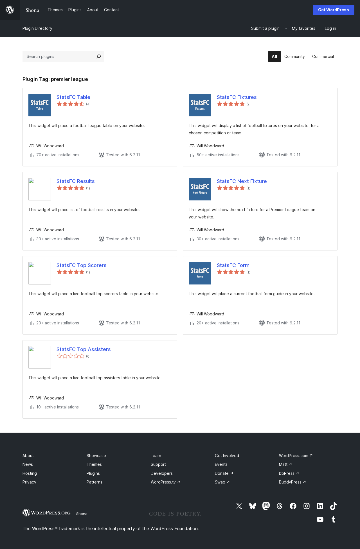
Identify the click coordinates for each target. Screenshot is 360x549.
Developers (162, 473)
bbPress (289, 473)
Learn (156, 455)
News (27, 464)
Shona (81, 513)
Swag (222, 482)
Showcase (96, 455)
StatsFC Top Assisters (84, 349)
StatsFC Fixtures (237, 97)
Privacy (29, 482)
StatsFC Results (76, 181)
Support (158, 464)
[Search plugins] (98, 56)
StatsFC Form (233, 265)
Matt (285, 464)
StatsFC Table (73, 97)
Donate (224, 473)
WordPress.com (296, 455)
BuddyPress (292, 482)
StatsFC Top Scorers (82, 265)
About (28, 455)
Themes (94, 464)
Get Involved (227, 455)
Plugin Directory (37, 28)
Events (221, 464)
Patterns (94, 482)
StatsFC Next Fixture (242, 181)
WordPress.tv (166, 482)
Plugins (93, 473)
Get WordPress (333, 9)
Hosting (29, 473)
